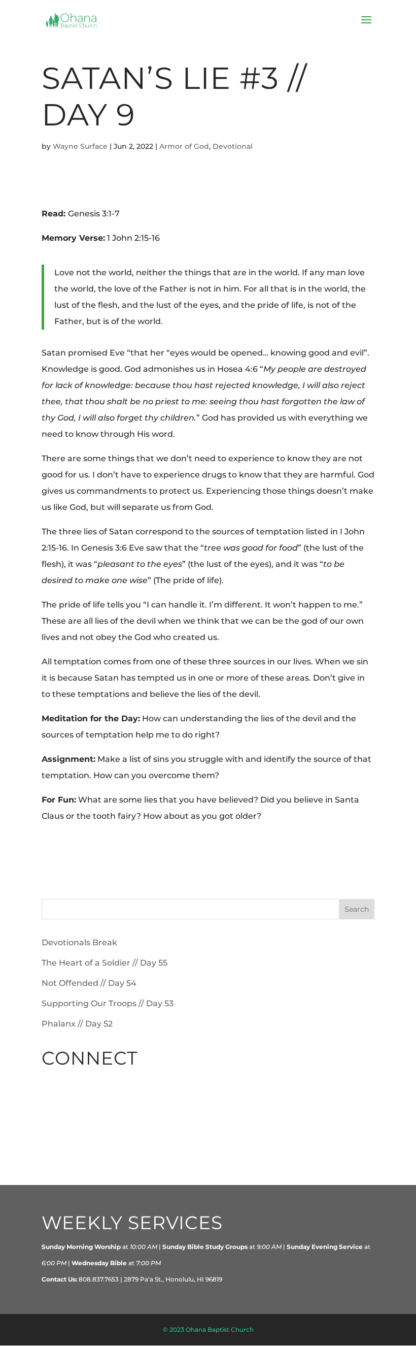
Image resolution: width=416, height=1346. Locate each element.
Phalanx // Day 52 (77, 1024)
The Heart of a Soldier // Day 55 (104, 963)
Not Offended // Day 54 (89, 983)
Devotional (233, 146)
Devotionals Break (79, 942)
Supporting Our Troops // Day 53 (108, 1003)
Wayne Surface (80, 146)
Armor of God (184, 146)
